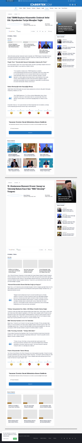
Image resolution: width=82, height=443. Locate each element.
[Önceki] (15, 1)
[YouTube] (70, 391)
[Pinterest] (75, 391)
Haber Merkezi (27, 24)
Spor (60, 8)
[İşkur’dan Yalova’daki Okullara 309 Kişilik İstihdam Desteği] (30, 354)
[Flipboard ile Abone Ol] (18, 31)
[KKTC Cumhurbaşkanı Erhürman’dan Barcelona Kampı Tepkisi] (30, 150)
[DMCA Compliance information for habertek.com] (10, 391)
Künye (50, 391)
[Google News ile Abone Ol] (12, 31)
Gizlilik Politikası (6, 438)
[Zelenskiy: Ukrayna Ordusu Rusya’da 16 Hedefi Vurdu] (66, 65)
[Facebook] (62, 391)
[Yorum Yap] (40, 31)
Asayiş (60, 194)
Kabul (15, 438)
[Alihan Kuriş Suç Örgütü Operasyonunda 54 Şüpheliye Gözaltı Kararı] (66, 191)
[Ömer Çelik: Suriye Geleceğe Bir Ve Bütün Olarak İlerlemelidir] (46, 150)
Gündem (33, 8)
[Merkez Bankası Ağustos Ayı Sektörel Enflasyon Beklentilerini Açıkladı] (30, 369)
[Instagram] (67, 391)
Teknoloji (51, 8)
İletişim (54, 391)
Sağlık (42, 8)
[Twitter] (64, 391)
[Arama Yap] (70, 5)
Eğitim (24, 8)
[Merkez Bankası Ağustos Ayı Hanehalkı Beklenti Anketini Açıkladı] (46, 369)
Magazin (38, 8)
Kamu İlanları (64, 8)
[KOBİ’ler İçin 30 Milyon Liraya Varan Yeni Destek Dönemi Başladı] (14, 354)
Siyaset (46, 8)
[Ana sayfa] (16, 8)
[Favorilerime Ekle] (37, 31)
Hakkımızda (35, 391)
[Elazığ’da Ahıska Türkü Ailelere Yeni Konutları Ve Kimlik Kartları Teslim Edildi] (66, 41)
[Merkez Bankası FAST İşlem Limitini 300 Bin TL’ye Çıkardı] (14, 369)
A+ (42, 31)
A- (45, 31)
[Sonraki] (17, 1)
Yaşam (56, 8)
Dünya (20, 8)
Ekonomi (29, 8)
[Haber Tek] (41, 4)
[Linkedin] (72, 391)
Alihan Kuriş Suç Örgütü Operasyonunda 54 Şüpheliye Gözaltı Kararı (65, 198)
